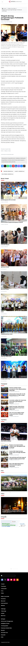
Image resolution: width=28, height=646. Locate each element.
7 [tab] (17, 515)
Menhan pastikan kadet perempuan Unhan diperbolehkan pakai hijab (17, 389)
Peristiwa (3, 598)
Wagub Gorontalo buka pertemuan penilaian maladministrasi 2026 (13, 333)
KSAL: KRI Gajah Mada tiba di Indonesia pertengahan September (16, 465)
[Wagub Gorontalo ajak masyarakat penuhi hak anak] (14, 302)
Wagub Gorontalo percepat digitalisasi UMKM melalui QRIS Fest (13, 378)
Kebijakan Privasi (5, 623)
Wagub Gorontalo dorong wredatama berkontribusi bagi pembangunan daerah (12, 221)
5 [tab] (18, 492)
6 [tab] (15, 515)
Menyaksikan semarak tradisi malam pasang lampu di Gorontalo (13, 510)
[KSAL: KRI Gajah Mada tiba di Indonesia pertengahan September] (4, 465)
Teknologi (3, 611)
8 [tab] (19, 515)
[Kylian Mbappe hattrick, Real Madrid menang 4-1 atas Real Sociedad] (14, 431)
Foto (2, 470)
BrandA (3, 630)
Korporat (3, 634)
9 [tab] (20, 515)
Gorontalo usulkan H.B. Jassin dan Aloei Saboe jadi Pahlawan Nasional (17, 402)
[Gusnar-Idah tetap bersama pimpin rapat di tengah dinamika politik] (4, 453)
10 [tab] (22, 515)
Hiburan (3, 605)
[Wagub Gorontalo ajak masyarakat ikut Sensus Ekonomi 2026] (14, 280)
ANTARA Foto (4, 632)
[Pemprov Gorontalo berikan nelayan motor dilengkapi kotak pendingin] (4, 446)
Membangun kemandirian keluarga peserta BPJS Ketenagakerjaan (13, 564)
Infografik (3, 516)
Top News (4, 419)
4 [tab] (16, 492)
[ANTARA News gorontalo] (15, 1)
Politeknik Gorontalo (7, 174)
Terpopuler (4, 383)
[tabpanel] (14, 482)
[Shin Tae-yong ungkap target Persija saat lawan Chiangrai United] (4, 414)
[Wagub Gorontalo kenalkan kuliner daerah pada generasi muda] (14, 257)
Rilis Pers (3, 615)
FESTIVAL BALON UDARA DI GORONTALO (11, 487)
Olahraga (3, 608)
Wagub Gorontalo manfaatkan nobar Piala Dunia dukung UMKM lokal (14, 356)
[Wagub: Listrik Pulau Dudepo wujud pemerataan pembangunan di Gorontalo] (14, 190)
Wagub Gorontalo (8, 171)
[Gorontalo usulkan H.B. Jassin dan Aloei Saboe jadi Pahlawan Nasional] (4, 402)
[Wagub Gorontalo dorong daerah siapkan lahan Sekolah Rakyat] (14, 235)
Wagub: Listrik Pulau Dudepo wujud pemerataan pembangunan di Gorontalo (13, 199)
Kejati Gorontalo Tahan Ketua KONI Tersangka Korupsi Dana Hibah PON (16, 408)
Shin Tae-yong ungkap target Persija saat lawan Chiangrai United (16, 414)
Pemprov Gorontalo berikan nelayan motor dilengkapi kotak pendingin (17, 446)
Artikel (2, 613)
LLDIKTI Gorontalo (19, 171)
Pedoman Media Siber (6, 628)
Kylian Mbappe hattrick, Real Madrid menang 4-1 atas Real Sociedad (13, 440)
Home (4, 8)
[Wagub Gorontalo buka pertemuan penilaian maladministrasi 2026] (14, 324)
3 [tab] (14, 492)
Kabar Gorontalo (12, 8)
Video (2, 493)
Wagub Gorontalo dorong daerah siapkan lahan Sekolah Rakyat (13, 244)
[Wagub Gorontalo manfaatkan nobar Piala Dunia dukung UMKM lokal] (14, 347)
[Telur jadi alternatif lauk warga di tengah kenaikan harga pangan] (4, 459)
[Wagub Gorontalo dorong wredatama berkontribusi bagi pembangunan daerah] (14, 212)
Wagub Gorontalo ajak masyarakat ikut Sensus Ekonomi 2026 (13, 288)
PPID (2, 637)
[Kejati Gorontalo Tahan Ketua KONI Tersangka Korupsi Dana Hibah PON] (4, 408)
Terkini (2, 584)
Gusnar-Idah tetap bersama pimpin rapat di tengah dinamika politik (17, 452)
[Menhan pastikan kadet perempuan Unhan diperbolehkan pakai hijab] (4, 389)
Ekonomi (3, 601)
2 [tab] (12, 492)
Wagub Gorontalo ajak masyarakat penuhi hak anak (13, 311)
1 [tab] (10, 492)
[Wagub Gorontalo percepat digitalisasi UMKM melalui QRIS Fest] (14, 369)
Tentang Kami (4, 625)
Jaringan (3, 619)
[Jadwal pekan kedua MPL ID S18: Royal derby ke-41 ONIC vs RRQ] (4, 395)
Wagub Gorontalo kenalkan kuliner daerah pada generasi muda (13, 266)
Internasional (4, 603)
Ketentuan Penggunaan (7, 621)
